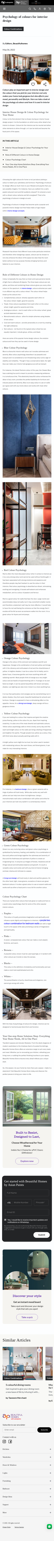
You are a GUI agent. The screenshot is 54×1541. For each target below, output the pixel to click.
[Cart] (49, 8)
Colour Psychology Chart (15, 159)
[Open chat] (49, 1526)
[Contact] (34, 8)
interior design (27, 288)
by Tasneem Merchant (16, 1398)
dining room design (25, 703)
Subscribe (44, 1430)
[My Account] (39, 8)
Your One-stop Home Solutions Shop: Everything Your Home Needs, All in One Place (26, 165)
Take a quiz (27, 1317)
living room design (10, 878)
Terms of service (19, 1527)
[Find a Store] (44, 8)
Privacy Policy (7, 1527)
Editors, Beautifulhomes (16, 43)
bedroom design (21, 789)
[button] (20, 141)
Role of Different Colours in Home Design (22, 155)
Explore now (27, 1161)
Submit (41, 1235)
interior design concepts (15, 211)
